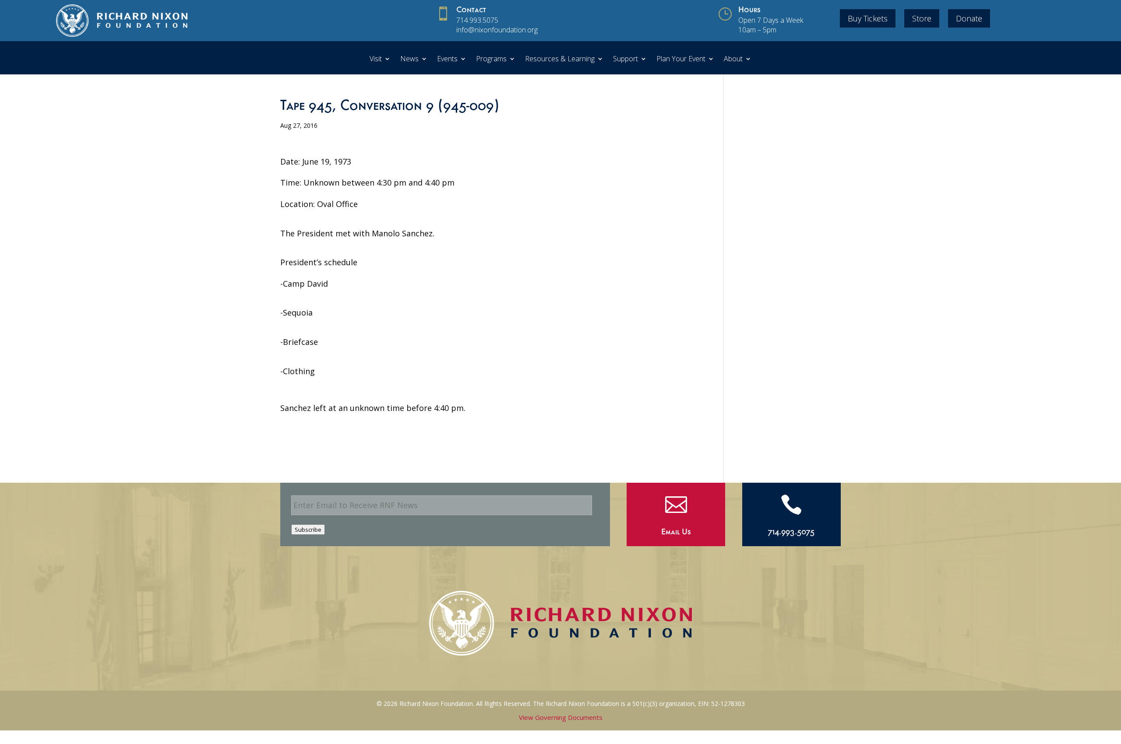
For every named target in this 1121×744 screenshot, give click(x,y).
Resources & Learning (560, 59)
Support (625, 59)
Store (921, 18)
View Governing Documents (561, 717)
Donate (969, 18)
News (409, 59)
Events (447, 59)
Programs (491, 59)
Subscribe (308, 529)
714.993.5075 (477, 20)
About (733, 59)
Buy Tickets (868, 18)
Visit (376, 59)
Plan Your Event (680, 59)
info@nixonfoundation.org (497, 30)
